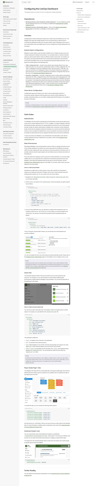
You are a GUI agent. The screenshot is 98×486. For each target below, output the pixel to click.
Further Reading (80, 32)
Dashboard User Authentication (32, 162)
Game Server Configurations (84, 17)
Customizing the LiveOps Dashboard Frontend (43, 106)
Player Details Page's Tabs (83, 27)
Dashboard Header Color (83, 29)
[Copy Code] (68, 188)
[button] (10, 6)
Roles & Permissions (82, 23)
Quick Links (80, 25)
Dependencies (80, 10)
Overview (79, 12)
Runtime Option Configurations (84, 14)
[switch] (93, 2)
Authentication (81, 21)
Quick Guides (79, 19)
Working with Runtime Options (41, 73)
